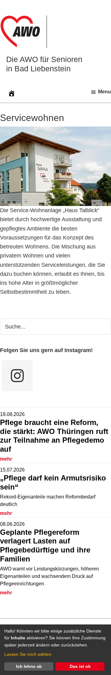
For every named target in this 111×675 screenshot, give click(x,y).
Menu (104, 91)
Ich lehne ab (29, 666)
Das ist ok (80, 666)
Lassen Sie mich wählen (27, 654)
